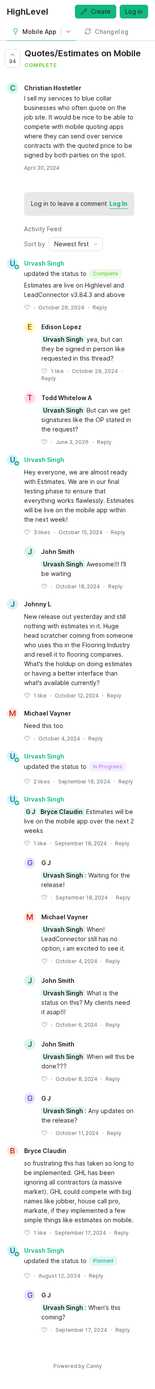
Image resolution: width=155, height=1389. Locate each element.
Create (101, 11)
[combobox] (76, 244)
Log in (134, 11)
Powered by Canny (77, 1366)
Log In (118, 203)
